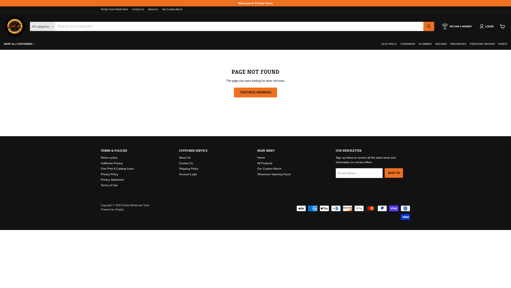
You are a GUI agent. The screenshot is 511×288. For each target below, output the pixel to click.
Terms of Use (109, 185)
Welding (441, 44)
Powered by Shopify (112, 209)
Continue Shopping (255, 92)
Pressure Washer (482, 44)
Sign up (394, 173)
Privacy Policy (109, 174)
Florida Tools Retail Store (114, 9)
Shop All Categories (18, 44)
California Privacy (112, 163)
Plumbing (425, 44)
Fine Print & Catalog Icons (117, 168)
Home (261, 157)
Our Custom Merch (172, 9)
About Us (153, 9)
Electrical (389, 44)
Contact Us (138, 9)
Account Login (188, 174)
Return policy (109, 157)
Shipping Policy (188, 168)
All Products (264, 163)
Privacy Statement (112, 179)
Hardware (408, 44)
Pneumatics (458, 44)
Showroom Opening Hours (274, 174)
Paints (502, 44)
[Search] (428, 26)
